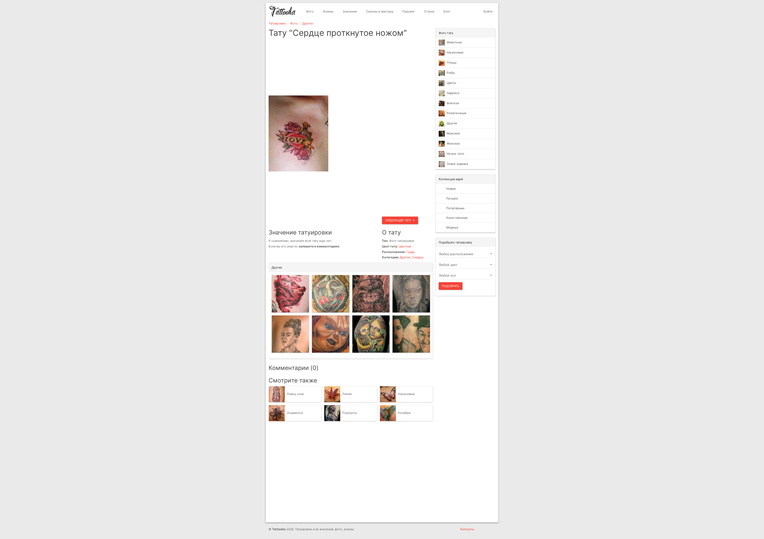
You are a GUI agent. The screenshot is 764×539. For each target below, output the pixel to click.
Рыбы (451, 73)
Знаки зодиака (457, 164)
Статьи (428, 11)
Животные (454, 42)
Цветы (451, 83)
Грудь (410, 252)
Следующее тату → (400, 220)
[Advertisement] (351, 67)
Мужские (453, 133)
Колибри (404, 413)
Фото (309, 11)
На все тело (455, 154)
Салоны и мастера (379, 11)
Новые (450, 189)
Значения (349, 11)
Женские (453, 144)
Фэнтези (453, 103)
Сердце (418, 257)
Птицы (452, 62)
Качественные (456, 218)
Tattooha (283, 11)
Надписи (453, 93)
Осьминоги (295, 413)
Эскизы (327, 11)
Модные (451, 227)
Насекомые (406, 394)
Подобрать (450, 286)
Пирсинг (408, 11)
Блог (447, 11)
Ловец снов (295, 394)
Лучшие (451, 198)
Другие (307, 23)
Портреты (349, 413)
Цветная (405, 246)
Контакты (467, 529)
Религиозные (456, 113)
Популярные (455, 208)
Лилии (347, 394)
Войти (487, 11)
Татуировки (277, 23)
